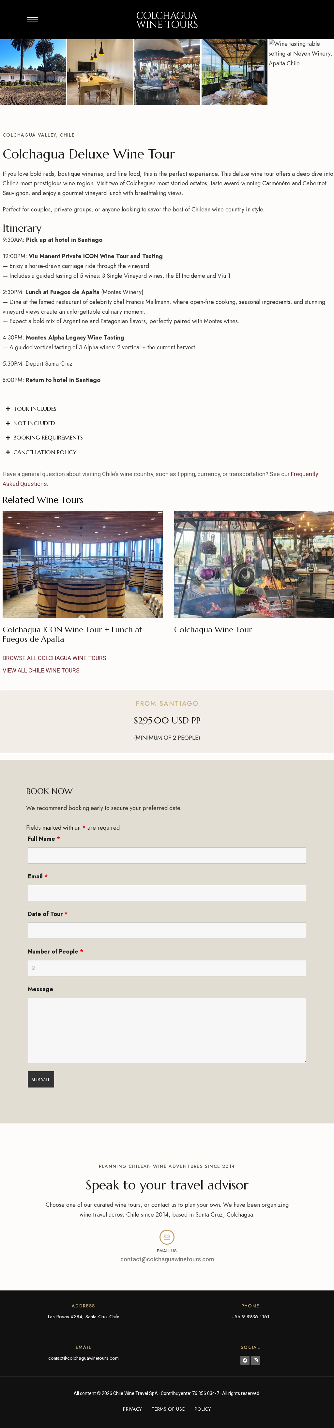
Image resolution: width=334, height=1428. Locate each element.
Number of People (56, 951)
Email (38, 876)
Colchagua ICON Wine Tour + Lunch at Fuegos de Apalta (72, 634)
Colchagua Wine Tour (213, 630)
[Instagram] (255, 1360)
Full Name (44, 839)
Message (40, 989)
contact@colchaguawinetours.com (167, 1259)
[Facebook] (245, 1360)
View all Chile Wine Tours (41, 670)
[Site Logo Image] (167, 19)
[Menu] (32, 19)
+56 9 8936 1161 (250, 1316)
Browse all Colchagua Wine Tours (54, 658)
